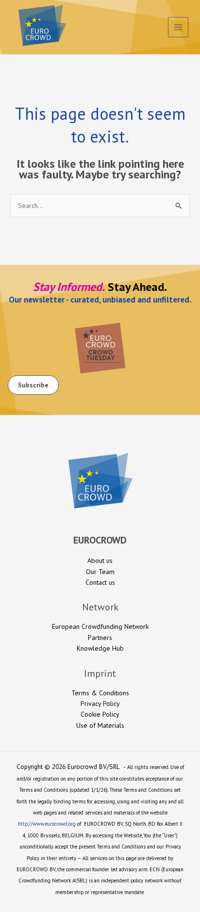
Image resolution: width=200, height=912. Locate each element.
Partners (100, 637)
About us (100, 560)
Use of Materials (100, 725)
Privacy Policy (100, 703)
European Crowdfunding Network (100, 626)
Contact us (100, 582)
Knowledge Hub (100, 648)
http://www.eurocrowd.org (47, 823)
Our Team (100, 571)
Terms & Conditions (100, 692)
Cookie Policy (100, 714)
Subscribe (33, 385)
